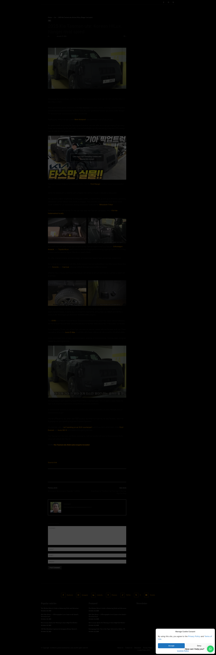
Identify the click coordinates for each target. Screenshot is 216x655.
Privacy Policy (194, 636)
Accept (171, 646)
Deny (199, 646)
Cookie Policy (183, 651)
